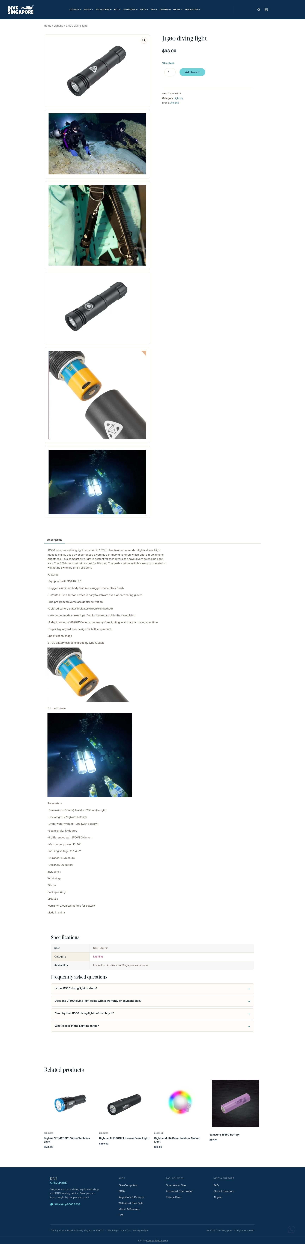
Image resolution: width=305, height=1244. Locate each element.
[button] (144, 40)
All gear (218, 1197)
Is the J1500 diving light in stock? (76, 988)
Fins (153, 9)
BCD (116, 9)
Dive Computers (128, 1185)
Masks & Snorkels (129, 1209)
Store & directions (224, 1191)
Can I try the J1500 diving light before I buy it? (84, 1013)
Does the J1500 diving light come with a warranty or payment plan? (98, 1000)
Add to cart (192, 72)
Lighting (164, 9)
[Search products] (258, 9)
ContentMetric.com (157, 1240)
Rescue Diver (173, 1197)
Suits (143, 9)
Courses (74, 9)
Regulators (191, 9)
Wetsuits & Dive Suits (130, 1203)
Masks (176, 9)
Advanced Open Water (179, 1191)
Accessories (102, 9)
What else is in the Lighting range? (77, 1025)
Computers (129, 9)
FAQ (216, 1185)
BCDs (121, 1191)
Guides (87, 9)
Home (47, 25)
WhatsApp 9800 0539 (67, 1204)
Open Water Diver (176, 1185)
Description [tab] (54, 540)
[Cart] (266, 9)
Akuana (174, 102)
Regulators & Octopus (131, 1197)
